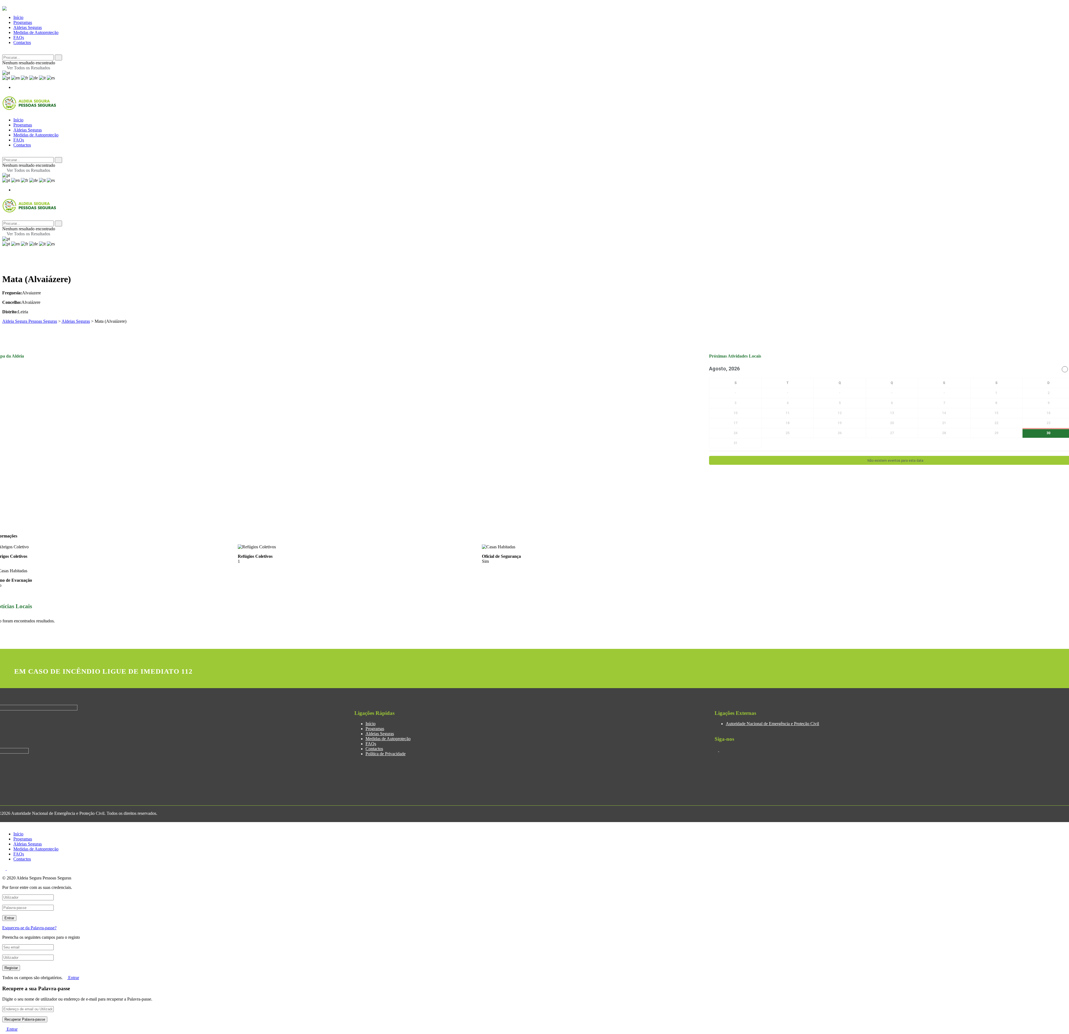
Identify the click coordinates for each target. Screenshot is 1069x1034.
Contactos (22, 42)
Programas (22, 22)
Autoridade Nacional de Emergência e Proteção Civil (772, 723)
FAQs (18, 37)
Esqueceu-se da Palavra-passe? (29, 927)
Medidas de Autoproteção (35, 32)
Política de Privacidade (386, 753)
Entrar (73, 977)
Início (18, 17)
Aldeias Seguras (27, 27)
